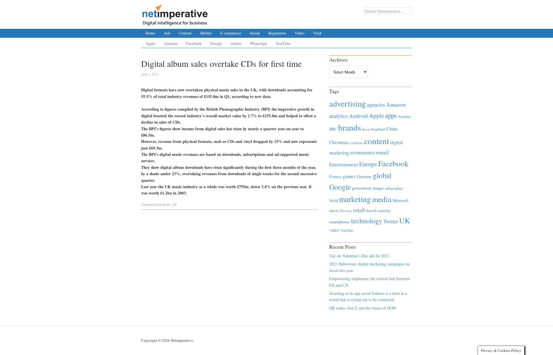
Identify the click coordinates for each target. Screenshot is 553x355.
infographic (394, 188)
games (349, 176)
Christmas (339, 142)
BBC (333, 129)
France (335, 176)
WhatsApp (258, 43)
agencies (376, 104)
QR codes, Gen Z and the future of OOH (362, 308)
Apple (150, 43)
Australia (404, 116)
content (376, 140)
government (361, 188)
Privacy (346, 210)
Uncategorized (151, 204)
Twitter (390, 221)
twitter (236, 43)
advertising (347, 103)
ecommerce (362, 152)
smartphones (339, 221)
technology (366, 220)
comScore (356, 143)
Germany (364, 176)
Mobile (206, 33)
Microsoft (400, 200)
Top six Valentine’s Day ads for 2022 (359, 255)
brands (349, 127)
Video (299, 33)
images (378, 188)
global (382, 175)
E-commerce (230, 33)
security (384, 210)
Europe (368, 164)
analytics (338, 115)
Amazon (170, 43)
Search (371, 210)
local (333, 200)
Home (150, 33)
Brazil (366, 129)
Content (185, 33)
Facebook (194, 43)
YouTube (283, 43)
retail (359, 210)
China (392, 129)
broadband (378, 129)
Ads (167, 33)
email (382, 152)
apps (391, 115)
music (166, 204)
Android (358, 116)
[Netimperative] (175, 12)
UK (174, 204)
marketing (355, 199)
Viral (317, 33)
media (381, 199)
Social (255, 33)
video (334, 230)
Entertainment (343, 164)
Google (216, 43)
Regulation (277, 33)
